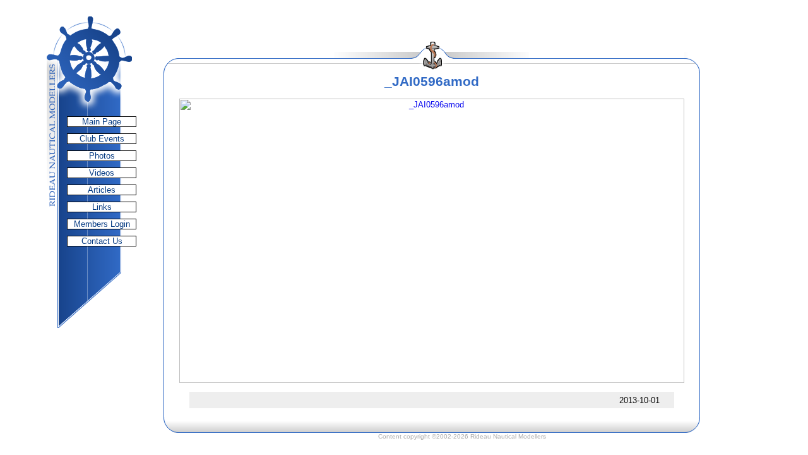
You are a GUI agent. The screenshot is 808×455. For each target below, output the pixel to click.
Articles (102, 190)
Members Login (102, 224)
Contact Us (101, 241)
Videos (101, 173)
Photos (102, 156)
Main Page (101, 121)
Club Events (102, 138)
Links (102, 207)
